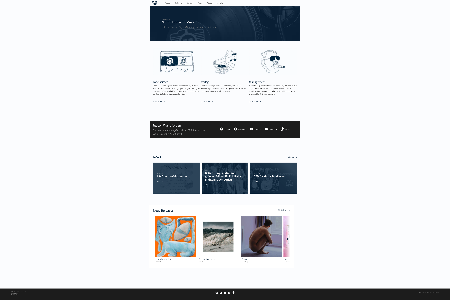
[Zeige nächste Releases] (287, 239)
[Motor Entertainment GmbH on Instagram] (220, 293)
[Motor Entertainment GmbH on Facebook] (229, 293)
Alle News (291, 157)
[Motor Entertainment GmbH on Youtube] (224, 293)
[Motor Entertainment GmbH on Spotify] (216, 293)
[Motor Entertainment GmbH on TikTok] (233, 293)
